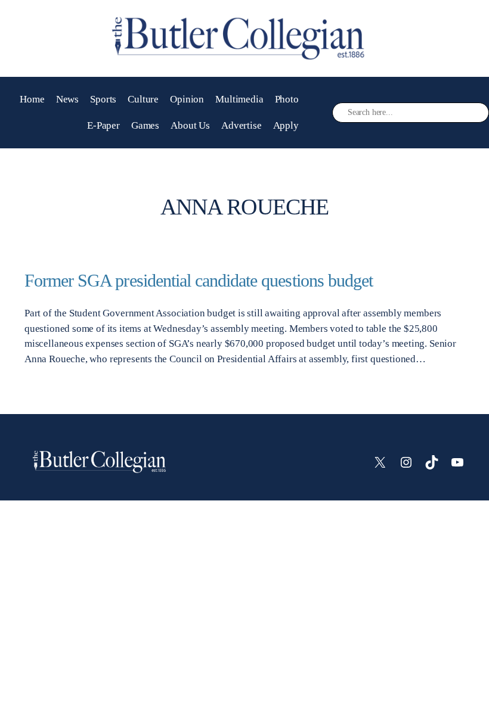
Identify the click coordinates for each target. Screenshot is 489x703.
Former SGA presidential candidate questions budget (198, 280)
